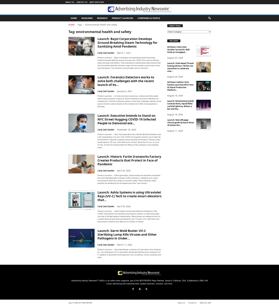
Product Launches (122, 18)
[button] (209, 18)
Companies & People (149, 18)
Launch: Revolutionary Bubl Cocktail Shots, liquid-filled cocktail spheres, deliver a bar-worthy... (180, 105)
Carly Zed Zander (106, 52)
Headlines (87, 18)
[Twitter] (146, 289)
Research (102, 18)
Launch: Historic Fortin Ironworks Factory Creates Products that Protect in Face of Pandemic (129, 160)
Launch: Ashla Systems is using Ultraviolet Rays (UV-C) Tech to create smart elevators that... (129, 196)
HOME (74, 18)
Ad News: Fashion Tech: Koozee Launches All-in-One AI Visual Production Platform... (180, 86)
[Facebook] (133, 289)
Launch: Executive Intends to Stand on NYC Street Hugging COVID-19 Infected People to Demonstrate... (127, 119)
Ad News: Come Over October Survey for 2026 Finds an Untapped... (178, 49)
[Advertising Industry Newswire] (139, 9)
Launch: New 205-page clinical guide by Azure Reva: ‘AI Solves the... (180, 122)
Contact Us (81, 2)
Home (71, 24)
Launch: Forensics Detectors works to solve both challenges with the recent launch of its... (126, 81)
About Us (69, 2)
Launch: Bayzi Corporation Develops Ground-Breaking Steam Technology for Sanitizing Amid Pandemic (128, 42)
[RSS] (139, 289)
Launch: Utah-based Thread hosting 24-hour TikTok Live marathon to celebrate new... (180, 67)
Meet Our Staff (97, 2)
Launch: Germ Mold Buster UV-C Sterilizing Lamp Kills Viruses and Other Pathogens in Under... (127, 234)
